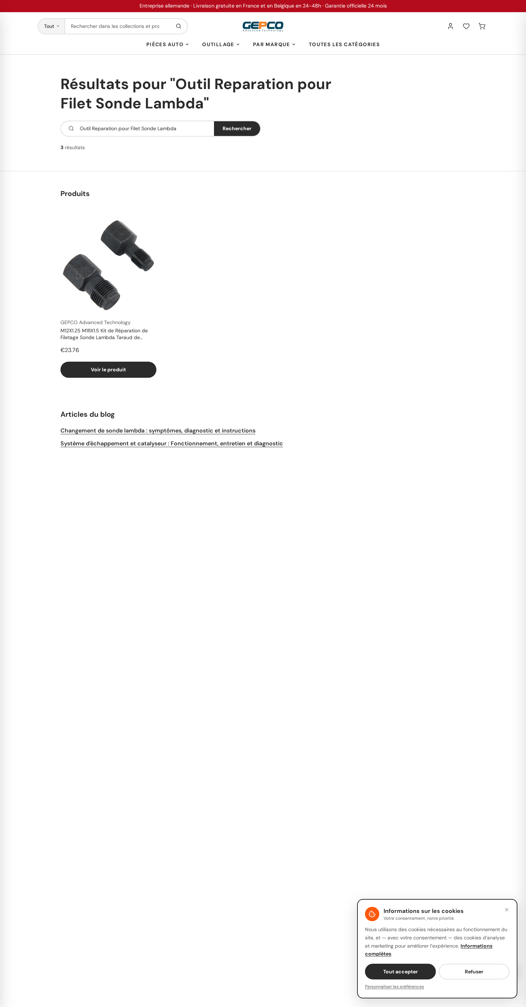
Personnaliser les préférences (394, 986)
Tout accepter (400, 971)
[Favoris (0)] (466, 26)
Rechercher (237, 128)
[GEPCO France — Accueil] (263, 26)
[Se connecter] (450, 26)
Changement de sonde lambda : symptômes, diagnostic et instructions (157, 430)
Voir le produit (108, 369)
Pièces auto (165, 44)
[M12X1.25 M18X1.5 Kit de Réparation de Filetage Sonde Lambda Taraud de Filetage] (108, 265)
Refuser (474, 971)
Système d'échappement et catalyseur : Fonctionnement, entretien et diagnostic (171, 443)
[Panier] (482, 26)
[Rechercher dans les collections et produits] (178, 26)
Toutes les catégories (344, 44)
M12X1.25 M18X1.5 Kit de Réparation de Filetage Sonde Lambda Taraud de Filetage (104, 334)
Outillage (218, 44)
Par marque (271, 44)
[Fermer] (507, 910)
